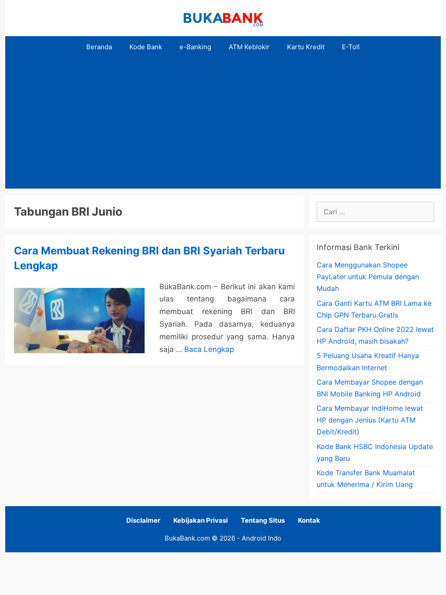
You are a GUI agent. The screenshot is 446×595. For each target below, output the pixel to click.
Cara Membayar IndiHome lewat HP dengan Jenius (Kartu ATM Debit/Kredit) (370, 420)
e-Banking (195, 47)
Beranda (99, 47)
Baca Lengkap (209, 349)
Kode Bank (145, 47)
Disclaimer (143, 520)
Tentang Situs (263, 520)
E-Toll (351, 47)
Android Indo (261, 538)
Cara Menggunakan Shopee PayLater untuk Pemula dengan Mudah (368, 276)
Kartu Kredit (305, 47)
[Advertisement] (223, 123)
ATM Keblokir (249, 47)
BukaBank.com (187, 538)
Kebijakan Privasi (200, 520)
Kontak (309, 520)
